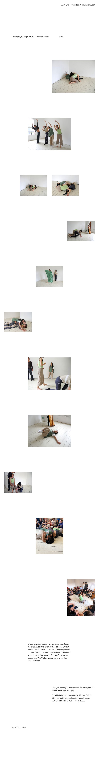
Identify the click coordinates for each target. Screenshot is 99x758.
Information (90, 5)
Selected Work (77, 5)
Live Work (21, 728)
